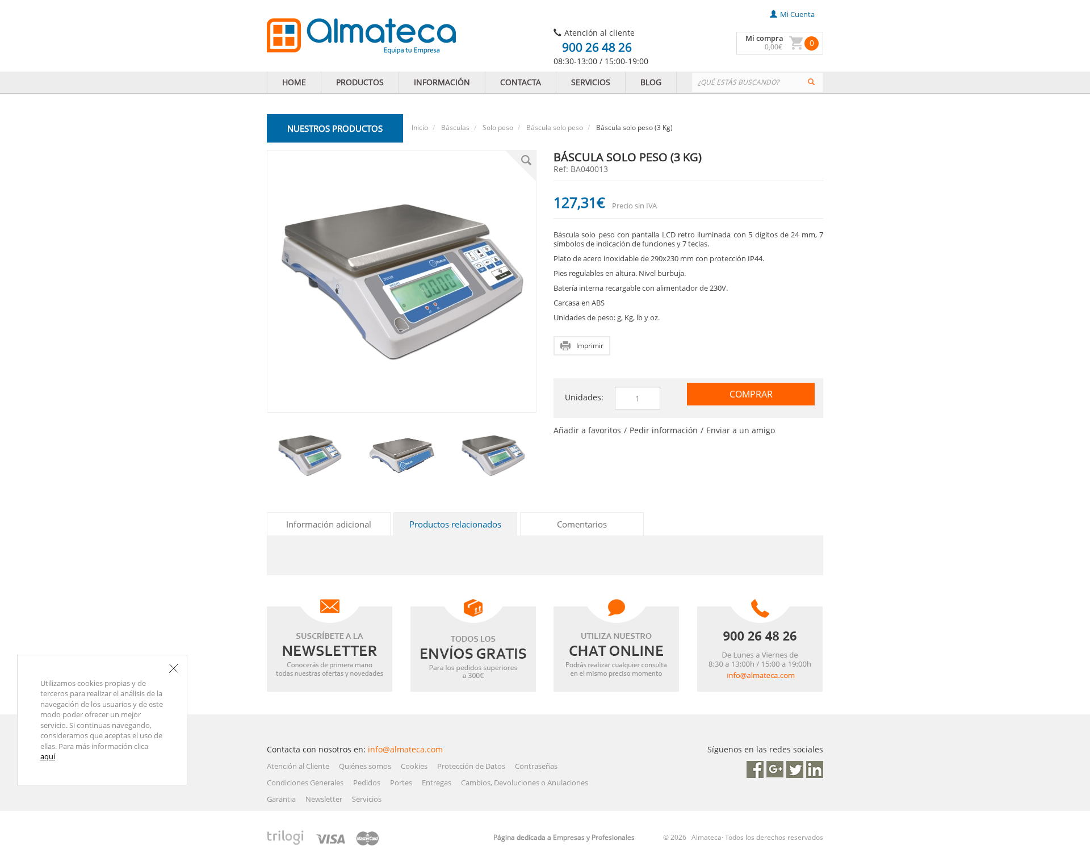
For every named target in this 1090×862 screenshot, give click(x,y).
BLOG (650, 82)
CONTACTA (520, 82)
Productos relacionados (455, 524)
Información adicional (328, 524)
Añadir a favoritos (587, 430)
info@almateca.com (405, 749)
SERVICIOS (590, 82)
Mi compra (764, 38)
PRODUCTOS (360, 82)
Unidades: (584, 397)
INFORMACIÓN (442, 82)
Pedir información (664, 430)
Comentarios (582, 524)
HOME (294, 82)
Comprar (751, 394)
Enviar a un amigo (740, 430)
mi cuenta (797, 14)
